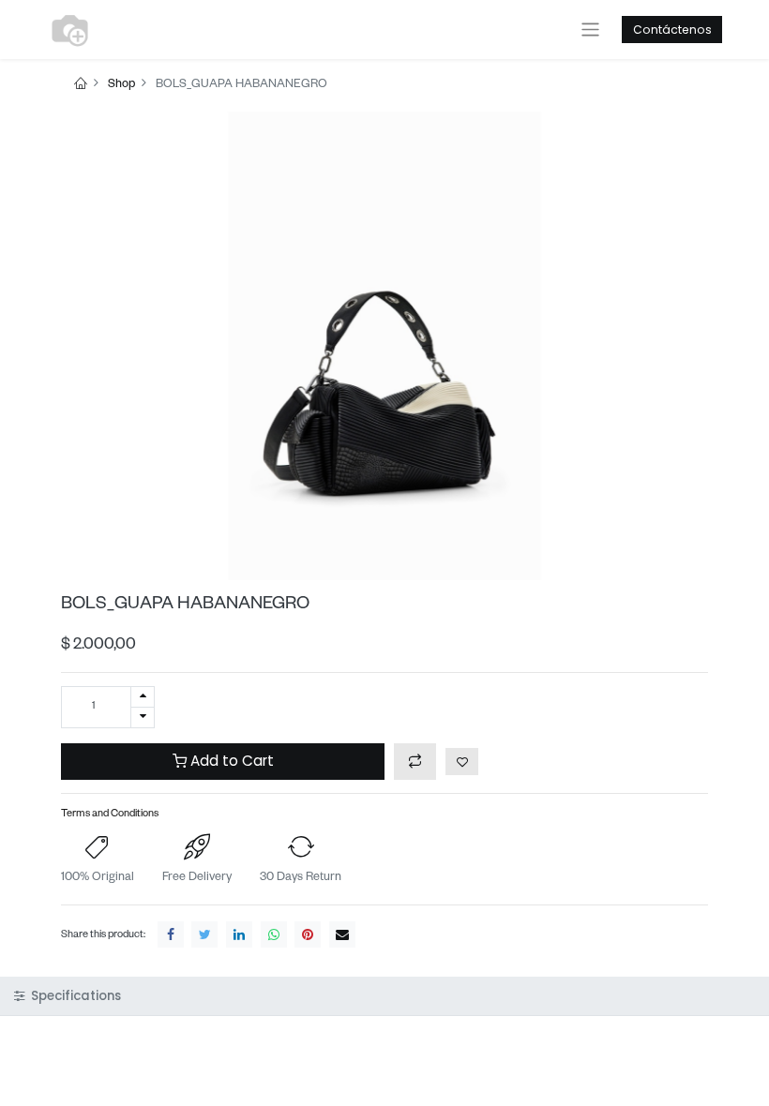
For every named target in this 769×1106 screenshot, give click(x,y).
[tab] (384, 996)
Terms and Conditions (109, 815)
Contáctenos (672, 29)
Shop (121, 85)
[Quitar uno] (142, 717)
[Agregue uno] (142, 697)
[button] (415, 761)
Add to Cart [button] (230, 760)
